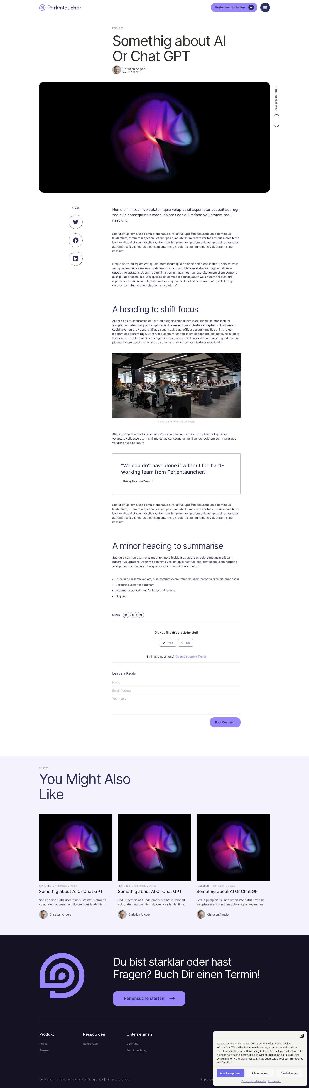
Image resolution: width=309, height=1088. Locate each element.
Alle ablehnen (260, 1073)
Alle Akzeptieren (230, 1073)
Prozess (44, 1050)
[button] (302, 1035)
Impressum (274, 1081)
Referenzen (90, 1043)
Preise (43, 1043)
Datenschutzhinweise (253, 1081)
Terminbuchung (137, 1050)
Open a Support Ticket (190, 656)
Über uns (132, 1043)
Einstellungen (289, 1073)
